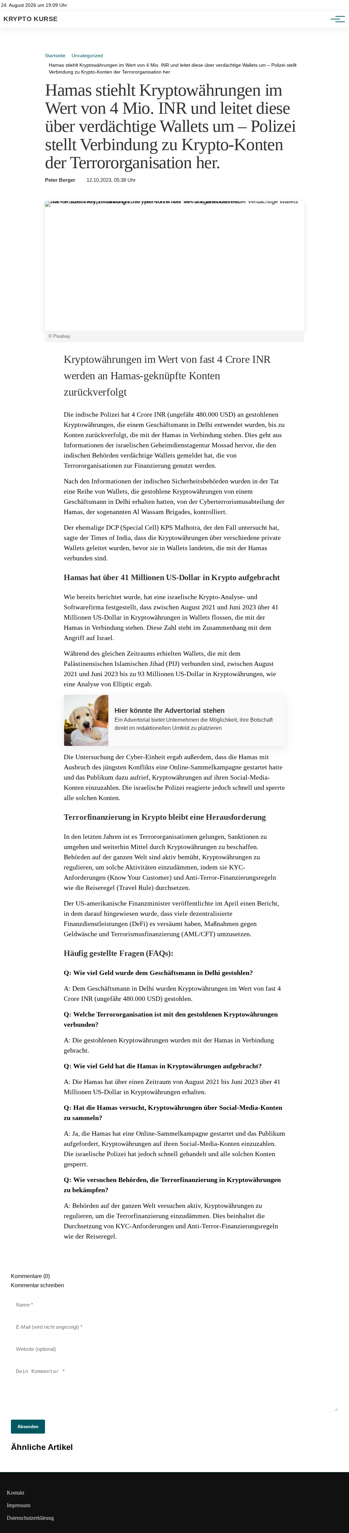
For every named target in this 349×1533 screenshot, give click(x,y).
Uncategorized (87, 55)
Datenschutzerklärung (30, 1518)
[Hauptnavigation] (335, 19)
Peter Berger (60, 180)
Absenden (28, 1426)
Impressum (18, 1505)
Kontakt (15, 1493)
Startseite (55, 55)
